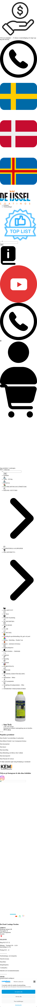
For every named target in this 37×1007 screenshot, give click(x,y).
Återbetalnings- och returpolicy (8, 956)
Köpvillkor (3, 962)
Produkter (6, 205)
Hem (1, 469)
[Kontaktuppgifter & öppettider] (18, 59)
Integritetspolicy (18, 1005)
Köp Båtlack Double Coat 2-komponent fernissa (13, 741)
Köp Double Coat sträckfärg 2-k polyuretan (12, 738)
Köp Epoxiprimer (5, 744)
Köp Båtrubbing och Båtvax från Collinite (11, 753)
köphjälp (8, 38)
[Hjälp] (18, 341)
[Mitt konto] (18, 363)
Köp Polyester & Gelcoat (7, 759)
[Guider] (18, 255)
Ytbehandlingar (7, 207)
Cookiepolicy (3, 967)
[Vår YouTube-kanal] (18, 284)
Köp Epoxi (3, 747)
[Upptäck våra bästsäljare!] (20, 225)
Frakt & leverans (4, 959)
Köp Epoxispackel (5, 756)
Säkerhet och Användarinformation (9, 970)
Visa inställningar (18, 1001)
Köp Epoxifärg (4, 750)
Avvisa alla (19, 996)
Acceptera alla (18, 991)
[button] (34, 981)
